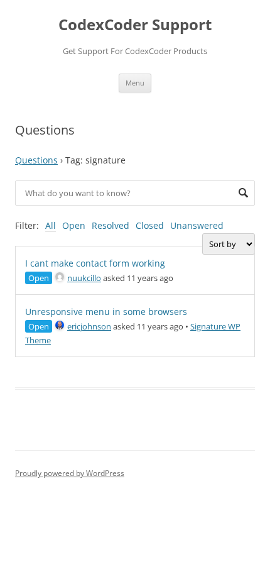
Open (73, 225)
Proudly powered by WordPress (69, 473)
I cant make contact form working (95, 263)
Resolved (110, 225)
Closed (150, 225)
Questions (36, 160)
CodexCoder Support (135, 25)
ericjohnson (89, 326)
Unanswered (197, 225)
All (50, 225)
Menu (135, 82)
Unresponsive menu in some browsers (106, 312)
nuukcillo (84, 278)
